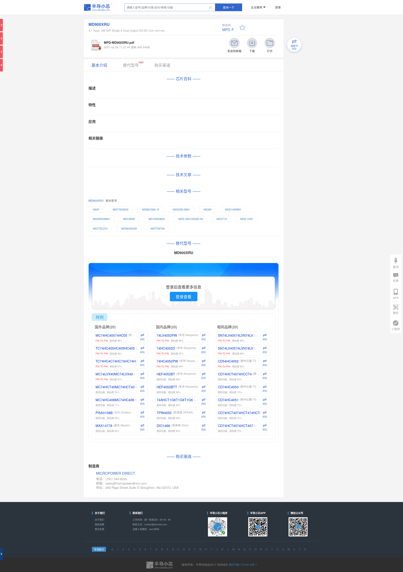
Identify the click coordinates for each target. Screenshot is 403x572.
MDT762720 (178, 123)
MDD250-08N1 (191, 112)
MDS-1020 (226, 118)
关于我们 (147, 278)
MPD (215, 15)
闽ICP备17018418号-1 (223, 303)
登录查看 (192, 159)
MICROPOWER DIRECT (155, 254)
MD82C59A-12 (174, 112)
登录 (242, 4)
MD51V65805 (219, 112)
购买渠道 (180, 35)
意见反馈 (147, 283)
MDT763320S (158, 112)
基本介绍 (147, 35)
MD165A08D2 (178, 118)
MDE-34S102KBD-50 (196, 118)
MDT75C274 (147, 123)
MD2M (205, 112)
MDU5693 (163, 118)
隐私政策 (147, 281)
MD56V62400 (163, 123)
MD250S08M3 (148, 118)
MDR (145, 112)
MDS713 (213, 118)
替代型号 (164, 34)
